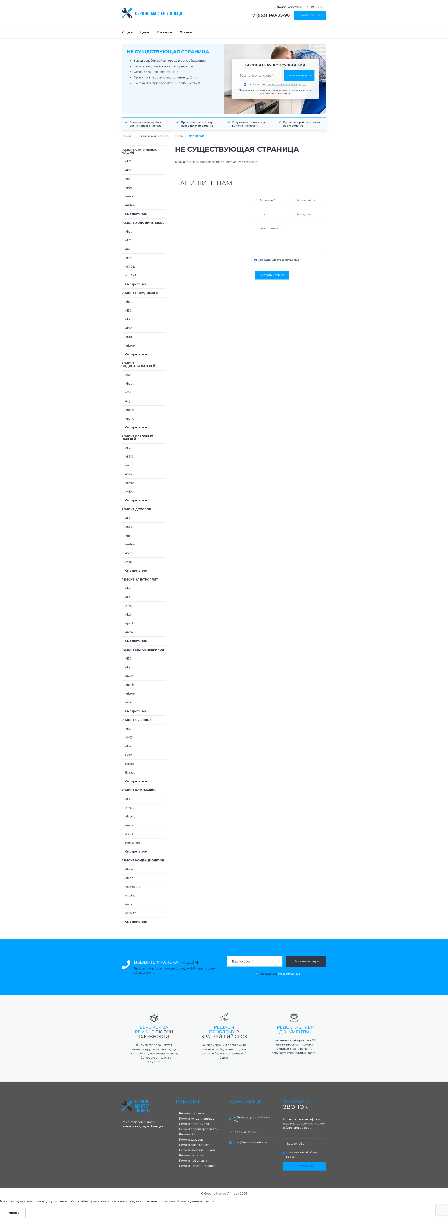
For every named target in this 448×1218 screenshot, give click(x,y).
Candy (179, 136)
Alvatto (130, 816)
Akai (128, 170)
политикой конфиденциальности (188, 1201)
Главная (126, 136)
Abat (128, 231)
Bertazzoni (132, 842)
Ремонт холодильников (143, 223)
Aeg (128, 401)
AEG (128, 161)
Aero (128, 904)
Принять (12, 1213)
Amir (128, 535)
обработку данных (288, 259)
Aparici (129, 418)
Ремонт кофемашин (139, 790)
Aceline (130, 895)
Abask (129, 383)
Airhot (129, 606)
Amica (129, 676)
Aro (127, 249)
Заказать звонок (310, 15)
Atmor (129, 483)
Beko (128, 755)
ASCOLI (130, 266)
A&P (128, 375)
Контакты (164, 32)
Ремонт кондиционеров (143, 860)
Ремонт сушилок (136, 720)
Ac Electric (132, 886)
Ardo (128, 187)
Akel (128, 179)
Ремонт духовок (136, 509)
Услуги (127, 32)
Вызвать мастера (272, 275)
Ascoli (129, 465)
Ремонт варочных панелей (153, 136)
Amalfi (129, 410)
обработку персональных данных (287, 84)
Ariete (129, 825)
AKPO (129, 456)
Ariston (130, 205)
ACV (128, 392)
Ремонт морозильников (143, 649)
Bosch (129, 763)
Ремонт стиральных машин (139, 151)
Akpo (128, 328)
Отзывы (186, 32)
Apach (129, 623)
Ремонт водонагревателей (138, 365)
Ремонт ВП (187, 1134)
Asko (128, 474)
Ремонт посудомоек (140, 293)
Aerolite (130, 913)
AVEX (129, 491)
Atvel (128, 746)
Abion (129, 878)
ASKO (129, 737)
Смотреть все (136, 214)
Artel (128, 258)
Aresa (129, 196)
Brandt (130, 772)
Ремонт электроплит (140, 579)
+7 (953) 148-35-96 (270, 15)
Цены (144, 32)
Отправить (305, 1166)
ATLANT (130, 275)
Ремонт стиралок (191, 1113)
